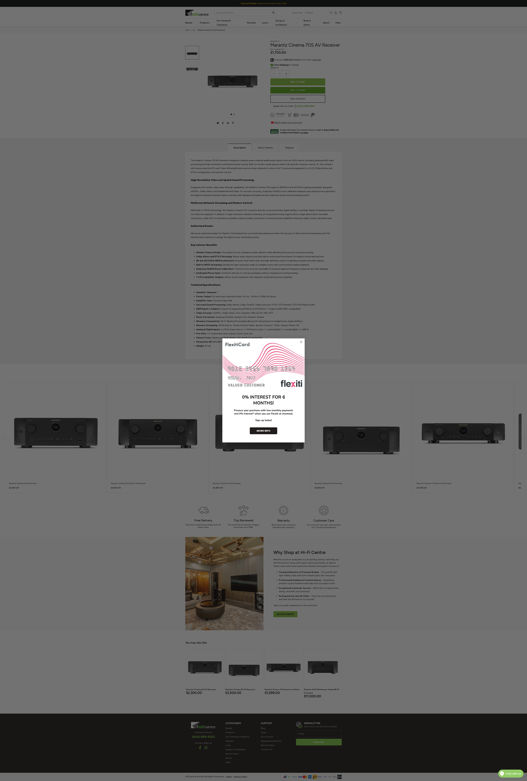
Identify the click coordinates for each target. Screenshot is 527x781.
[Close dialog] (301, 341)
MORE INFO (263, 431)
